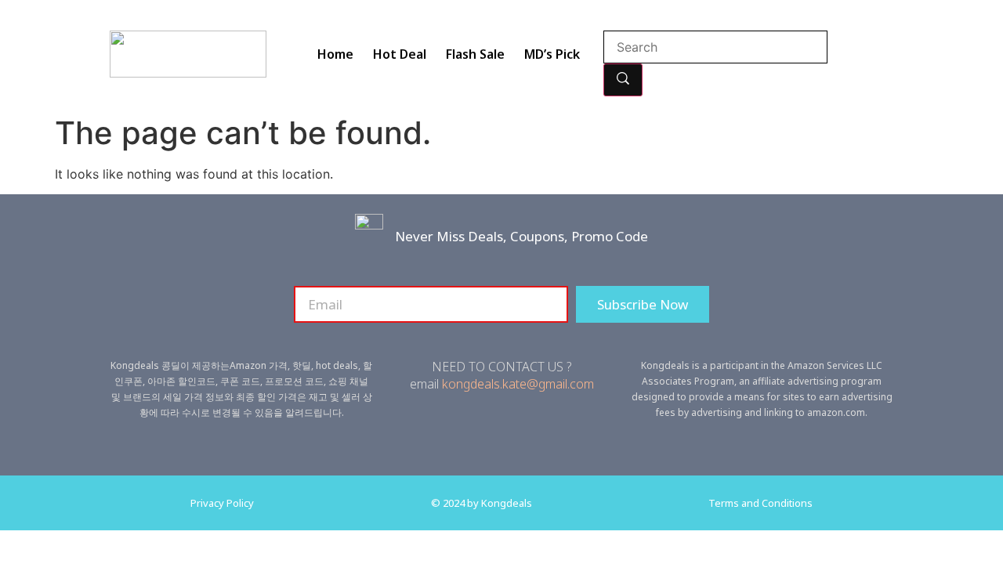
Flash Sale (475, 54)
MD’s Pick (552, 54)
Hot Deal (399, 54)
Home (335, 54)
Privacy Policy (222, 503)
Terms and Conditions (760, 503)
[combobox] (715, 47)
